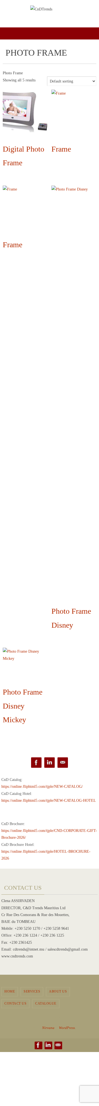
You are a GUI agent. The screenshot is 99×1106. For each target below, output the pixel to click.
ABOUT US (58, 991)
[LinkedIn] (49, 762)
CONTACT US (15, 1003)
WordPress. (67, 1028)
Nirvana (48, 1028)
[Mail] (62, 762)
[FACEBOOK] (36, 762)
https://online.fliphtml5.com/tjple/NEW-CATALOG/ (42, 786)
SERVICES (32, 991)
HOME (9, 991)
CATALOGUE (45, 1003)
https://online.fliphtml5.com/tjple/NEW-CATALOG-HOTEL (48, 800)
